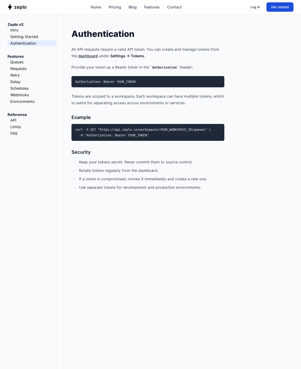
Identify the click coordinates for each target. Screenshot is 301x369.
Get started (280, 7)
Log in (255, 7)
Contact (174, 7)
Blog (133, 7)
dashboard (88, 56)
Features (152, 7)
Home (96, 7)
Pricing (115, 7)
